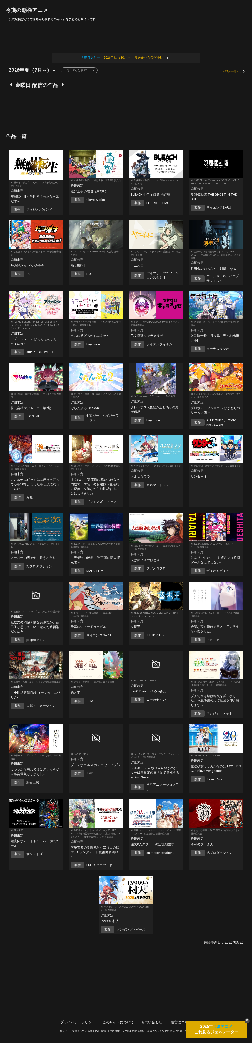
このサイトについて (118, 1022)
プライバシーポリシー (77, 1022)
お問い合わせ (151, 1022)
